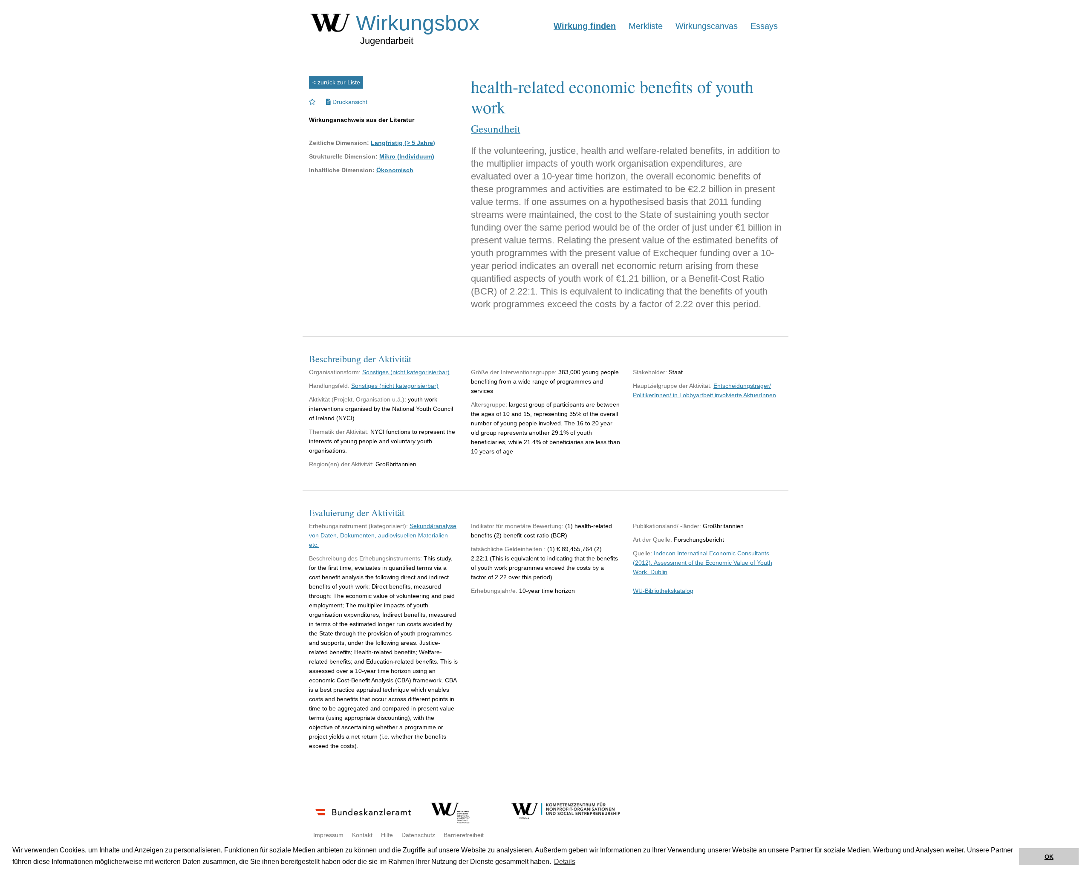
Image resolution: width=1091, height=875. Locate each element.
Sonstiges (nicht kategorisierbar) (406, 372)
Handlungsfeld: (329, 385)
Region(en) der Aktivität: (341, 464)
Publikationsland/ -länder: (667, 526)
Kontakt (362, 835)
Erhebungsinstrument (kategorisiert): (358, 526)
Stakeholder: (650, 372)
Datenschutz (418, 835)
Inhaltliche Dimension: (342, 170)
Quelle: (642, 553)
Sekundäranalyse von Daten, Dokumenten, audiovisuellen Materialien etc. (382, 535)
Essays (764, 26)
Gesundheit (495, 128)
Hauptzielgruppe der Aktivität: (672, 385)
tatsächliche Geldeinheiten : (508, 549)
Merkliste (646, 26)
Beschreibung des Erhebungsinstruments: (365, 558)
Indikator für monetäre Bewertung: (517, 526)
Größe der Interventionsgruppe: (514, 372)
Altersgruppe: (489, 404)
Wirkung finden (585, 26)
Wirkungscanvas (706, 26)
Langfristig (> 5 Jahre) (403, 142)
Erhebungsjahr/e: (494, 590)
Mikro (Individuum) (406, 156)
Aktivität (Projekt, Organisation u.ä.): (357, 399)
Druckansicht (349, 101)
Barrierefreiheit (464, 835)
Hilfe (387, 835)
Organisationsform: (335, 372)
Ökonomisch (394, 170)
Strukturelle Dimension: (343, 156)
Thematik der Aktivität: (339, 431)
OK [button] (1049, 856)
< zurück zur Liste (336, 82)
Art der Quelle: (652, 539)
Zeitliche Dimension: (339, 142)
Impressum (328, 835)
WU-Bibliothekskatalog (663, 590)
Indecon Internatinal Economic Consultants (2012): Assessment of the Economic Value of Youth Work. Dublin (702, 562)
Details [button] (564, 861)
